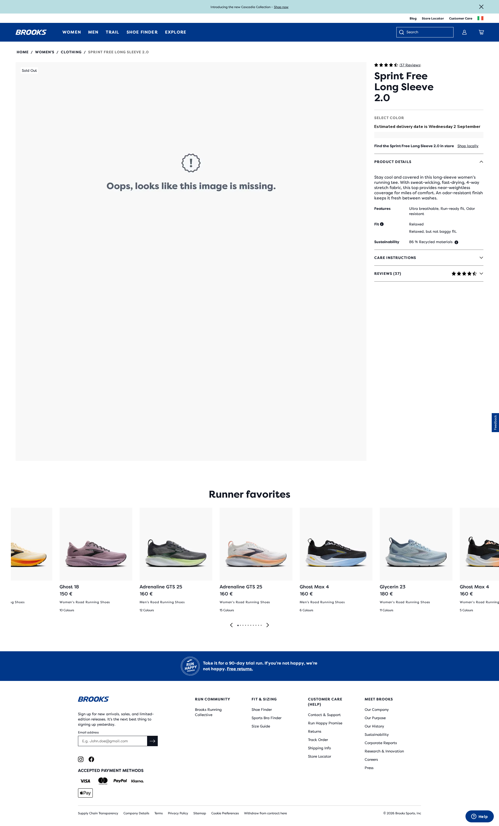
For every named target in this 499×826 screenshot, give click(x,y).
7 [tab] (253, 625)
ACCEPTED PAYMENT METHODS (110, 770)
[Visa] (85, 781)
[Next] (267, 625)
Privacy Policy (178, 813)
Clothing (71, 52)
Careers (371, 759)
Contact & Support (324, 715)
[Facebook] (91, 759)
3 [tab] (242, 625)
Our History (374, 726)
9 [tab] (258, 625)
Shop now (281, 7)
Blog (413, 18)
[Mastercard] (102, 781)
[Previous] (231, 625)
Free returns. (240, 668)
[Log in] (464, 32)
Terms (158, 813)
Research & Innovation (384, 751)
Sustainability (377, 734)
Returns (314, 731)
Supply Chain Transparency (98, 813)
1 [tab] (238, 625)
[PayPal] (120, 781)
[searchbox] (427, 32)
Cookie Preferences (225, 813)
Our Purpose (375, 718)
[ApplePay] (85, 793)
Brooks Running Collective (208, 712)
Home (23, 52)
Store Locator (433, 18)
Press (369, 768)
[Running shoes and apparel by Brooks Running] (31, 32)
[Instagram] (80, 759)
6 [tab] (250, 625)
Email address (88, 732)
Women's (44, 52)
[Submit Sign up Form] (152, 741)
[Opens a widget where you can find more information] (479, 816)
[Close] (481, 7)
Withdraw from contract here (265, 813)
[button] (191, 261)
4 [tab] (245, 625)
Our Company (377, 709)
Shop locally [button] (467, 146)
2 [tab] (240, 625)
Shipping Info (319, 748)
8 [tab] (255, 625)
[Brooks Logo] (121, 700)
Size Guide (261, 726)
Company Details (136, 813)
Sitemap (199, 813)
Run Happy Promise (325, 723)
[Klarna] (137, 781)
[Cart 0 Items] (481, 32)
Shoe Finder (262, 709)
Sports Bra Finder (266, 718)
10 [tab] (260, 625)
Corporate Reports (381, 743)
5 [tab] (247, 625)
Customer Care (460, 18)
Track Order (318, 740)
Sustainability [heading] (386, 242)
